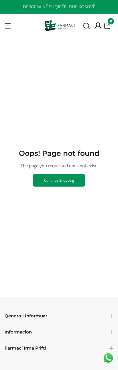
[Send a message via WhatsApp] (108, 358)
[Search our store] (86, 26)
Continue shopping (59, 180)
